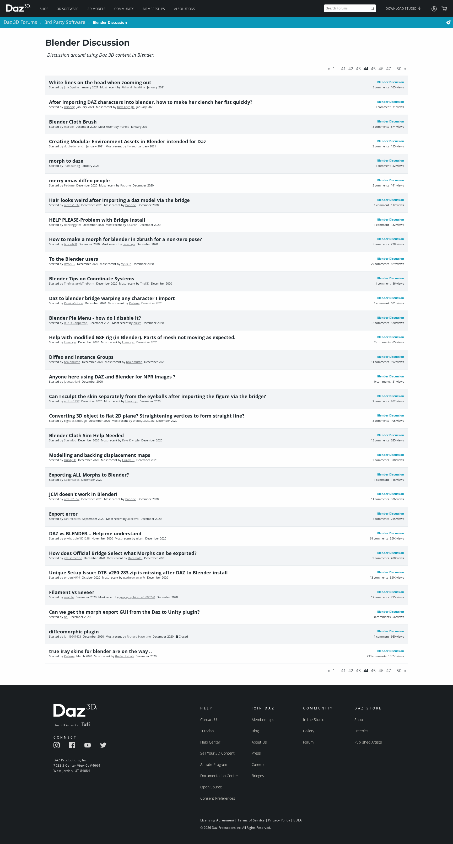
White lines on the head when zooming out (100, 82)
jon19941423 (72, 636)
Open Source (211, 786)
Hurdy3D (70, 460)
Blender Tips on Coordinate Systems (91, 278)
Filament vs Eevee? (71, 592)
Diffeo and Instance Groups (81, 357)
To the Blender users (73, 259)
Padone (69, 185)
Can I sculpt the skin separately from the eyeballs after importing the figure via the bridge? (157, 396)
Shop (44, 9)
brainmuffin (72, 362)
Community (124, 9)
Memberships (154, 9)
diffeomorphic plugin (74, 631)
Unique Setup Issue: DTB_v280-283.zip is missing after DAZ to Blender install (138, 572)
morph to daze (66, 161)
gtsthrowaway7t (134, 577)
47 (388, 69)
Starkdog (70, 440)
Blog (255, 730)
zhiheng (69, 107)
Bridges (258, 775)
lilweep (132, 146)
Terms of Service (251, 820)
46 (381, 69)
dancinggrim (72, 225)
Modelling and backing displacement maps (99, 455)
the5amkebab (124, 656)
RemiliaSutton (73, 303)
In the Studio (313, 719)
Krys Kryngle (125, 107)
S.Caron (132, 225)
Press (256, 753)
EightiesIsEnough (75, 421)
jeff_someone (73, 558)
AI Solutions (184, 9)
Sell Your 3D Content (217, 753)
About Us (259, 742)
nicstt (137, 323)
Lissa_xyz (129, 244)
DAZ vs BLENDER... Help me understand (95, 533)
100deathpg (72, 166)
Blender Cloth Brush (73, 122)
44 (366, 69)
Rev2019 (69, 264)
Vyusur (126, 264)
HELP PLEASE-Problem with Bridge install (97, 220)
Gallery (308, 730)
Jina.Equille (71, 87)
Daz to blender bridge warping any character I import (112, 298)
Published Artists (368, 742)
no (66, 617)
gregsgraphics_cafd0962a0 (137, 597)
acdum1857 (71, 401)
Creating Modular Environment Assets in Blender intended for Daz (127, 141)
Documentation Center (219, 775)
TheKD (144, 283)
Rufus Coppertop (76, 323)
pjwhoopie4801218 (77, 538)
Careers (258, 764)
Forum (308, 742)
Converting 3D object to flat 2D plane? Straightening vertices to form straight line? (147, 416)
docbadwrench (74, 146)
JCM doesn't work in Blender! (83, 494)
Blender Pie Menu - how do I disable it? (95, 318)
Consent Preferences (217, 798)
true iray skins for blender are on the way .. (100, 651)
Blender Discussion (390, 82)
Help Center (210, 742)
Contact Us (209, 719)
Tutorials (207, 730)
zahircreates (72, 519)
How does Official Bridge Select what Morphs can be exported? (123, 553)
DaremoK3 (135, 558)
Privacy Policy (279, 820)
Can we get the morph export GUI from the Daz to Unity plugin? (124, 612)
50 (399, 69)
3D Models (96, 9)
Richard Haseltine (133, 87)
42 (350, 69)
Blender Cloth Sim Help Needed (86, 435)
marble (69, 127)
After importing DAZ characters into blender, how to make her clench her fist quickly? (150, 102)
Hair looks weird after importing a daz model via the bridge (119, 200)
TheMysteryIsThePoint (79, 283)
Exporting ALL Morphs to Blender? (89, 475)
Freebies (361, 730)
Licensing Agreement (217, 820)
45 (373, 69)
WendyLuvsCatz (143, 421)
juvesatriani (72, 381)
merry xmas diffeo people (79, 180)
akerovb (133, 519)
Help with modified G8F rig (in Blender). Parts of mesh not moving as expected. (142, 337)
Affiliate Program (213, 764)
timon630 (70, 244)
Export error (63, 514)
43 (358, 69)
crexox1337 (71, 205)
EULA (297, 820)
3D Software (67, 9)
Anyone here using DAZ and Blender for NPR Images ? (112, 376)
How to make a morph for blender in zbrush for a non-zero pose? (125, 239)
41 (343, 69)
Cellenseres (71, 480)
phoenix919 (72, 577)
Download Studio (401, 8)
